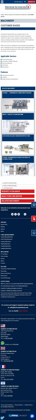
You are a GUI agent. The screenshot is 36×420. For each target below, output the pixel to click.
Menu (2, 2)
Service (3, 229)
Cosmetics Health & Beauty (8, 269)
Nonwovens (4, 275)
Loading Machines (6, 246)
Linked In (12, 214)
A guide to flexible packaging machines (11, 290)
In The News (4, 254)
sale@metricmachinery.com (19, 307)
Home (2, 14)
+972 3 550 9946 (8, 396)
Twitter (18, 214)
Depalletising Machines (10, 185)
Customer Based (8, 188)
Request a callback (11, 191)
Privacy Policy (18, 405)
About (2, 261)
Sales (2, 231)
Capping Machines (6, 241)
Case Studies (4, 256)
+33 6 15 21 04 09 (8, 379)
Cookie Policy (28, 405)
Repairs (3, 226)
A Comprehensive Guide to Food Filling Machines (14, 286)
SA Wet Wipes (18, 2)
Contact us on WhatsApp (11, 344)
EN (25, 2)
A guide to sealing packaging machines (11, 288)
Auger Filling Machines (10, 183)
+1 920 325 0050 (8, 338)
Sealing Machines (5, 244)
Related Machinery (10, 201)
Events (2, 258)
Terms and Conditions (7, 405)
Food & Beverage (5, 278)
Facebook (15, 214)
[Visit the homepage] (18, 8)
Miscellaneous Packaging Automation (16, 14)
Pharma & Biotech (6, 273)
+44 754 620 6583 (8, 361)
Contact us (31, 2)
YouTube (25, 214)
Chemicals (4, 271)
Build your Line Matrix (12, 196)
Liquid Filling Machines (7, 237)
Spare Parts (4, 224)
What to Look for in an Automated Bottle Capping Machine (17, 283)
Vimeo (22, 214)
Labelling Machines (6, 248)
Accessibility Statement (7, 407)
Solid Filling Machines (6, 239)
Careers (3, 263)
